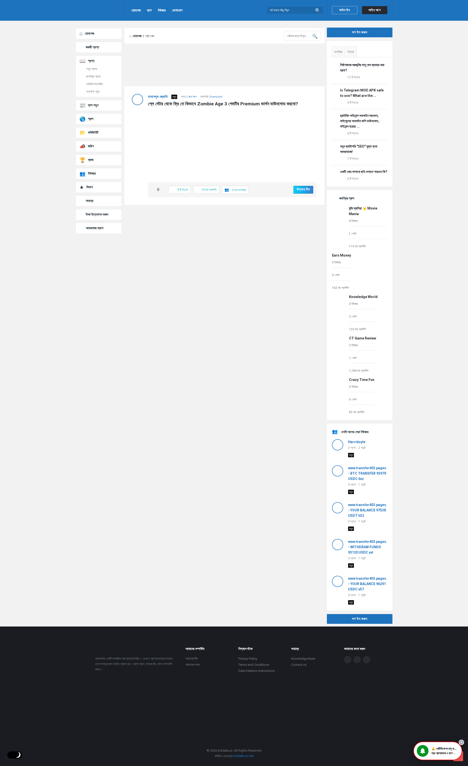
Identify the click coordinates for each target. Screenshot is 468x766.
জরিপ (91, 146)
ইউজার (162, 10)
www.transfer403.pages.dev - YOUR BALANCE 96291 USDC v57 (370, 584)
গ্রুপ (90, 119)
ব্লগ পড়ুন (93, 105)
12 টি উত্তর (353, 77)
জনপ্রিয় (338, 52)
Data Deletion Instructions (256, 671)
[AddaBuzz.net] (100, 10)
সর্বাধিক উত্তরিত (94, 84)
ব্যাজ (90, 160)
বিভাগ (89, 187)
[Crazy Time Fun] (339, 396)
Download (215, 96)
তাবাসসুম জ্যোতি (158, 97)
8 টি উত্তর (352, 133)
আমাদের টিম (191, 658)
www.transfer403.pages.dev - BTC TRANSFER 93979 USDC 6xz (370, 473)
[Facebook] (347, 659)
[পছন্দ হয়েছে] (153, 190)
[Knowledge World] (339, 313)
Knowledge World (363, 297)
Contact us (298, 665)
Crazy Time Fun (361, 380)
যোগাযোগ (177, 10)
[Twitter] (357, 659)
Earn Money (341, 255)
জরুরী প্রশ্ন (92, 47)
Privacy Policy (247, 658)
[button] (437, 751)
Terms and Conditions (253, 665)
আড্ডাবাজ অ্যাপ (94, 228)
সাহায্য (89, 201)
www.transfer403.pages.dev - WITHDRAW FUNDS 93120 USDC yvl (370, 547)
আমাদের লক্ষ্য (192, 665)
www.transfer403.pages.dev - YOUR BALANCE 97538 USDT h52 (370, 510)
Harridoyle (356, 442)
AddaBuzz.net (244, 756)
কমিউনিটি (93, 132)
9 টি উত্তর (352, 102)
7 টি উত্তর (352, 159)
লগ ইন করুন (359, 32)
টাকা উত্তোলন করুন (97, 214)
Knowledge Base (303, 658)
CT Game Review (362, 338)
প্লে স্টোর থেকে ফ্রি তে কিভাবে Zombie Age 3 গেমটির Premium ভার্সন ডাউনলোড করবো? (223, 104)
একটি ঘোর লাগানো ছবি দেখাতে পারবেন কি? (363, 172)
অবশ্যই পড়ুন (93, 91)
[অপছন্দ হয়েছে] (163, 190)
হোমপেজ (136, 10)
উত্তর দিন (303, 189)
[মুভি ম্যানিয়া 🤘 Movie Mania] (339, 227)
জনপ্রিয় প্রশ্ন (93, 76)
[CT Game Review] (339, 354)
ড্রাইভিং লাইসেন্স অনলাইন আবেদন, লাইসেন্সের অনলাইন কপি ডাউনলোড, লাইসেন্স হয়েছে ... (359, 121)
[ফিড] (366, 659)
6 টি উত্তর (352, 179)
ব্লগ (149, 10)
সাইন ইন (344, 10)
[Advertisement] (224, 244)
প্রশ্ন (91, 61)
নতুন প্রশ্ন (91, 69)
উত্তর (351, 52)
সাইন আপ (375, 10)
